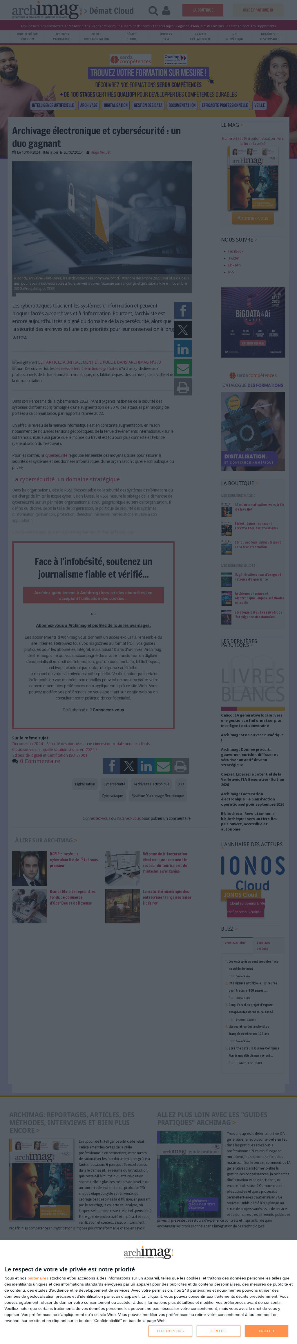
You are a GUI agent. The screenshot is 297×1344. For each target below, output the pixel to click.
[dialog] (148, 1292)
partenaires (38, 1278)
